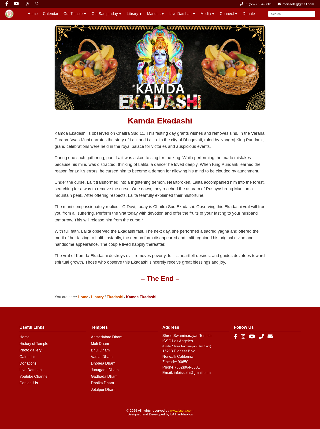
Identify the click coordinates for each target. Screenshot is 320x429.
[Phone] (261, 337)
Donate (249, 14)
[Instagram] (243, 337)
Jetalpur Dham (103, 390)
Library (97, 297)
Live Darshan (30, 370)
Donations (28, 363)
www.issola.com (181, 410)
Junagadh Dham (105, 370)
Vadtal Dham (101, 357)
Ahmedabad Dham (106, 337)
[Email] (270, 337)
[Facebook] (235, 337)
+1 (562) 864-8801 (257, 4)
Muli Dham (100, 344)
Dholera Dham (103, 363)
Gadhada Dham (104, 376)
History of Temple (33, 344)
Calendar (50, 14)
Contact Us (28, 383)
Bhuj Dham (100, 350)
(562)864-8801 (187, 367)
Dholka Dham (102, 383)
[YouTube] (252, 337)
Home (33, 14)
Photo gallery (30, 350)
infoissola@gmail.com (297, 4)
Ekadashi (115, 297)
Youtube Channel (33, 376)
